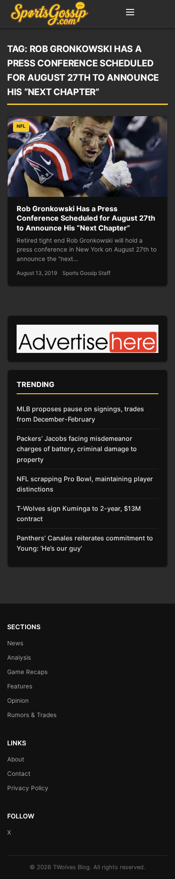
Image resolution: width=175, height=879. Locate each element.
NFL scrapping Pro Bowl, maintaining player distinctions (85, 484)
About (15, 759)
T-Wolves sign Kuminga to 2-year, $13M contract (79, 513)
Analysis (19, 657)
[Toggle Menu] (130, 13)
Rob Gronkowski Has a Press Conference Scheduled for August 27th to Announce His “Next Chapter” (86, 218)
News (15, 643)
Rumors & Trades (32, 714)
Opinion (18, 700)
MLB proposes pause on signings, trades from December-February (80, 414)
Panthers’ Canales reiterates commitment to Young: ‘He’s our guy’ (85, 543)
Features (19, 686)
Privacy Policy (27, 788)
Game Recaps (27, 671)
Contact (19, 773)
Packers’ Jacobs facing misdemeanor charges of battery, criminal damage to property (77, 449)
